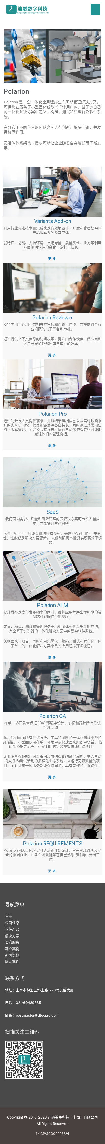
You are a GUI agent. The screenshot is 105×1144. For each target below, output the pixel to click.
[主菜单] (95, 9)
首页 (8, 916)
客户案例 (12, 949)
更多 (52, 259)
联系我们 (12, 961)
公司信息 (12, 923)
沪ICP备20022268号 (52, 1134)
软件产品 (12, 929)
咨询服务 (12, 942)
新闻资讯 (12, 955)
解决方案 (12, 936)
